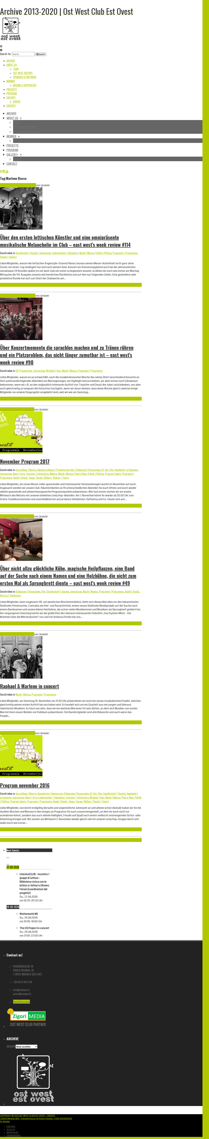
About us (12, 65)
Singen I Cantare (8, 257)
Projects (12, 89)
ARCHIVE (11, 1046)
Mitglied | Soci (53, 371)
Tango (31, 478)
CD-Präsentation (24, 371)
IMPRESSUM (12, 1132)
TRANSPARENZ (14, 1135)
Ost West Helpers (22, 73)
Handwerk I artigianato (126, 470)
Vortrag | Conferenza (10, 595)
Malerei (53, 474)
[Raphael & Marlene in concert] (21, 678)
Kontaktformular (21, 1002)
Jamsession (45, 253)
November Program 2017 (24, 461)
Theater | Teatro (60, 478)
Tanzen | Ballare (43, 478)
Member (11, 81)
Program (12, 93)
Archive (11, 61)
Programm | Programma (125, 253)
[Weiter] (8, 864)
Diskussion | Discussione (88, 470)
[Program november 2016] (21, 777)
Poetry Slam (80, 474)
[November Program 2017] (21, 453)
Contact (11, 106)
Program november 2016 (24, 785)
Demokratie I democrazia (50, 794)
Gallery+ (11, 97)
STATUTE (11, 1129)
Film (111, 470)
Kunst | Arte (19, 474)
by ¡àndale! (5, 1121)
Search (41, 54)
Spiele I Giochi (20, 478)
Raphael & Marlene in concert (29, 686)
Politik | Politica (103, 253)
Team (15, 69)
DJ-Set (104, 470)
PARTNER (11, 1126)
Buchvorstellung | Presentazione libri (56, 470)
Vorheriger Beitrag (9, 840)
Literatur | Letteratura (37, 474)
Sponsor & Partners (24, 77)
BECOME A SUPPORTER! (24, 85)
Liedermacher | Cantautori (65, 253)
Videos (16, 102)
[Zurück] (8, 857)
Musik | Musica (86, 253)
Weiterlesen (6, 285)
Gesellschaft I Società (27, 253)
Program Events (113, 474)
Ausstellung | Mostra (26, 470)
